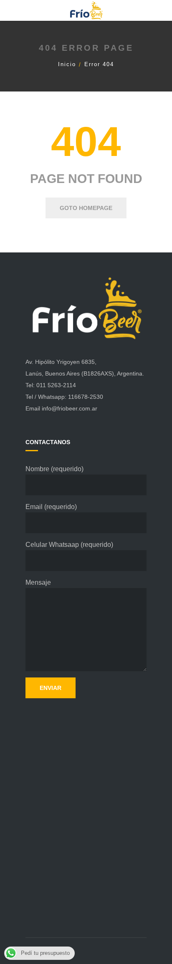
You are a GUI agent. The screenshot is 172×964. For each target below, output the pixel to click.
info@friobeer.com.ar (69, 408)
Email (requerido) (51, 506)
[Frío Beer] (86, 10)
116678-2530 (85, 396)
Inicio (67, 64)
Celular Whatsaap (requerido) (69, 544)
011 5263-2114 (56, 385)
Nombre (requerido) (54, 468)
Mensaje (38, 582)
